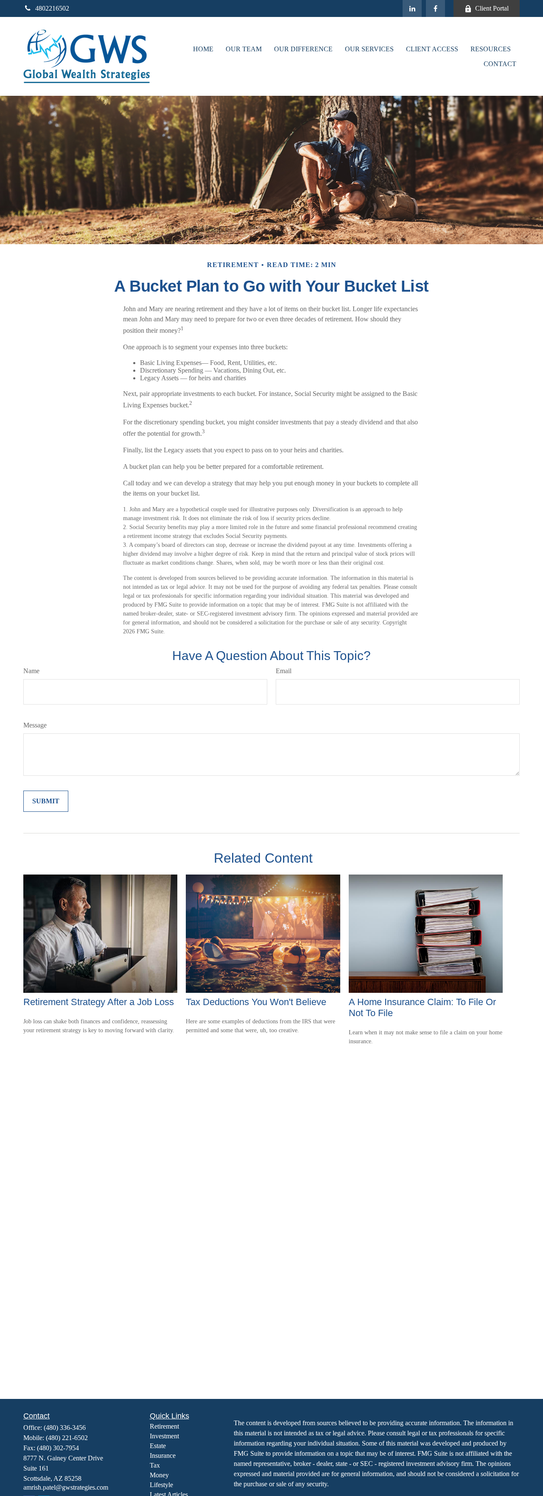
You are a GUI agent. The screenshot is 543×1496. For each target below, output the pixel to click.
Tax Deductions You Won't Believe (256, 1002)
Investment (164, 1436)
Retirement (164, 1426)
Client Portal (492, 8)
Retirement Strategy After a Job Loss (98, 1002)
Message (35, 725)
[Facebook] (435, 8)
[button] (203, 49)
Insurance (163, 1455)
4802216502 (52, 8)
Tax (155, 1465)
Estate (158, 1445)
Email (283, 670)
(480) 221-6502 (67, 1437)
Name (31, 670)
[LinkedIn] (412, 8)
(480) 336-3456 (65, 1427)
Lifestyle (161, 1484)
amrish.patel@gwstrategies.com (65, 1487)
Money (159, 1475)
